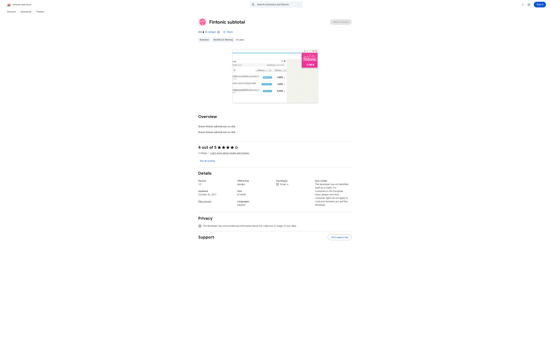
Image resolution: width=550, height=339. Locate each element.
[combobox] (280, 4)
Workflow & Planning (223, 39)
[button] (529, 5)
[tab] (11, 11)
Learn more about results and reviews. (230, 153)
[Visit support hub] (340, 237)
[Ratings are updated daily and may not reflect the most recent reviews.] (218, 32)
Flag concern (205, 201)
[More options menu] (523, 4)
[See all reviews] (207, 160)
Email (283, 184)
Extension (204, 39)
